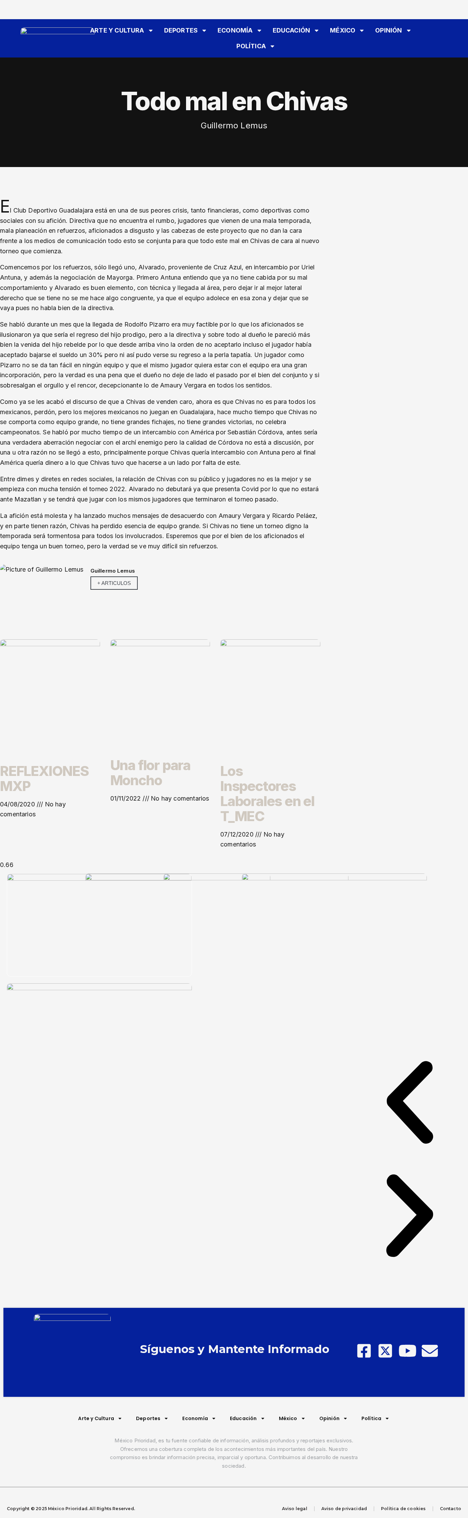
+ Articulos (114, 583)
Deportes (181, 30)
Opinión (388, 30)
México (342, 30)
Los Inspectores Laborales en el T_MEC (267, 794)
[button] (410, 1103)
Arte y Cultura (117, 30)
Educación (291, 30)
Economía (235, 30)
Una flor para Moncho (150, 773)
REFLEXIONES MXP (44, 778)
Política (251, 46)
